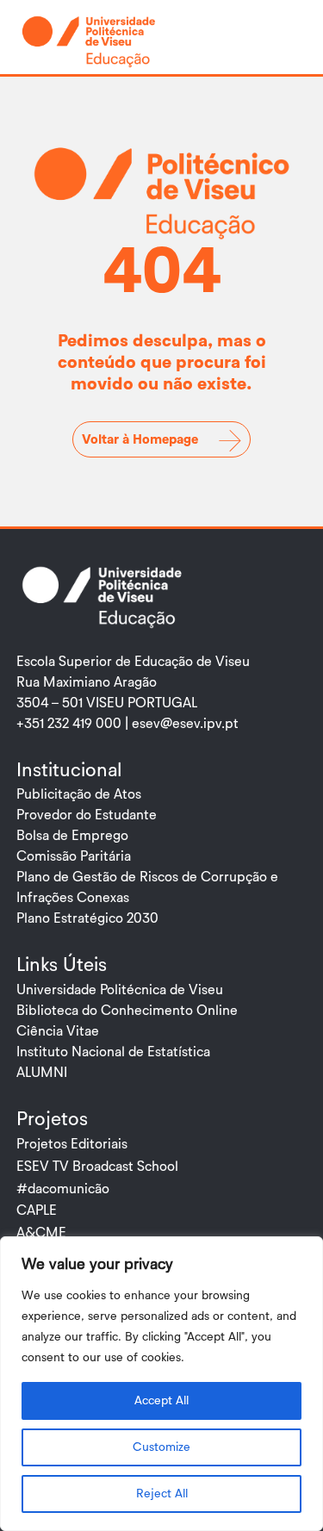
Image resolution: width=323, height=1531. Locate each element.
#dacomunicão (62, 1189)
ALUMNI (41, 1073)
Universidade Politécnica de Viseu (119, 990)
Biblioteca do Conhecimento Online (127, 1011)
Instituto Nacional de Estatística (113, 1052)
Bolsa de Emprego (72, 836)
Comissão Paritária (73, 856)
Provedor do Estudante (86, 815)
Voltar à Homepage (140, 439)
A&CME (41, 1233)
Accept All (161, 1401)
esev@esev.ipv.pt (185, 724)
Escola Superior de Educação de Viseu (133, 662)
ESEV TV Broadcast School (97, 1166)
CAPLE (36, 1210)
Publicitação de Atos (78, 794)
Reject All (162, 1494)
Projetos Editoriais (71, 1144)
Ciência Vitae (57, 1031)
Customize (161, 1447)
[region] (161, 1383)
